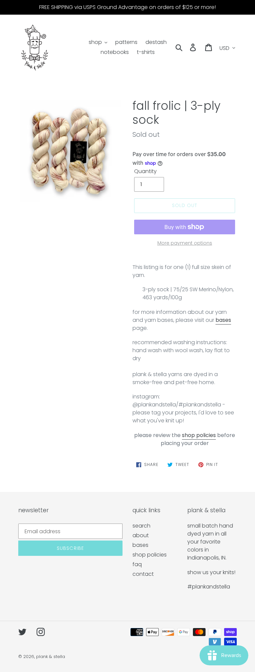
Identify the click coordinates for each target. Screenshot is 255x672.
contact (143, 574)
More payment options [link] (184, 243)
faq (137, 564)
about (140, 535)
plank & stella (50, 656)
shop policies (199, 435)
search (141, 526)
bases (140, 545)
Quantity (145, 171)
